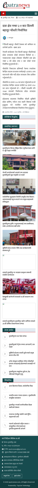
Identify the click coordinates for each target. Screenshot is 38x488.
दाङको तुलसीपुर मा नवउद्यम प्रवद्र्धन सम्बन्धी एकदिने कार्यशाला (17, 273)
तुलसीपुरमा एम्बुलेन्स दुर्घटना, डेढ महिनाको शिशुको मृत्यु (19, 373)
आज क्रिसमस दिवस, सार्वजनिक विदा (21, 386)
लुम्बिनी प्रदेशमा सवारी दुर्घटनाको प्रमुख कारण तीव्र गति (21, 354)
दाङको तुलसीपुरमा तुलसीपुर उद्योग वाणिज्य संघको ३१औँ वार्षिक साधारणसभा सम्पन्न (19, 322)
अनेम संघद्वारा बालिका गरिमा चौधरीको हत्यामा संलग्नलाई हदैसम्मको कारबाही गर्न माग (22, 364)
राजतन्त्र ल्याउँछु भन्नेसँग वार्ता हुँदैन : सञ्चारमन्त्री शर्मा (20, 415)
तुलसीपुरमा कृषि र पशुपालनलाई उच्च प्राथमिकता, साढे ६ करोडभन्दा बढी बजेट (18, 225)
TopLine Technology (23, 485)
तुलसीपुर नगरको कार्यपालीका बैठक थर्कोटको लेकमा (20, 406)
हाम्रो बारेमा (17, 476)
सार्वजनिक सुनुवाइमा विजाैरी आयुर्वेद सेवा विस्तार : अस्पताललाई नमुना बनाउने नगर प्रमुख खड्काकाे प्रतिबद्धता (19, 199)
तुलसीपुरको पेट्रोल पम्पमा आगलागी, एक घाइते (22, 345)
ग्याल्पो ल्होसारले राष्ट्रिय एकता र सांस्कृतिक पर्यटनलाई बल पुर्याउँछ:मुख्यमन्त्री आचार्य (19, 426)
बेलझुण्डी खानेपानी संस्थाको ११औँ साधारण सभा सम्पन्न (18, 298)
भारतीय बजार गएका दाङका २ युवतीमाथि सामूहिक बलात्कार (22, 396)
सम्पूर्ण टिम (7, 476)
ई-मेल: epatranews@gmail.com (15, 449)
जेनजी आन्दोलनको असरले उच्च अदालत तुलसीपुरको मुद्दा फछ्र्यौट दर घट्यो (15, 174)
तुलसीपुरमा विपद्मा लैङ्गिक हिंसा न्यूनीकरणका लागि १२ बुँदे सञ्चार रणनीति (19, 149)
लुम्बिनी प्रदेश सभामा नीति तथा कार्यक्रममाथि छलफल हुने (17, 249)
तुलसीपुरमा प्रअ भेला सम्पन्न (18, 336)
